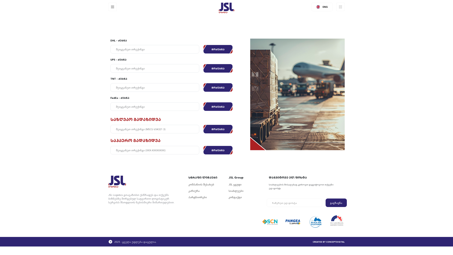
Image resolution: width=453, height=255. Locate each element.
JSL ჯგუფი (235, 184)
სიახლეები (236, 190)
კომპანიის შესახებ (201, 184)
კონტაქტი (235, 197)
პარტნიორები (197, 197)
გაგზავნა (336, 203)
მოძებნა (218, 49)
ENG (325, 6)
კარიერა (194, 190)
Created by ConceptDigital (329, 241)
